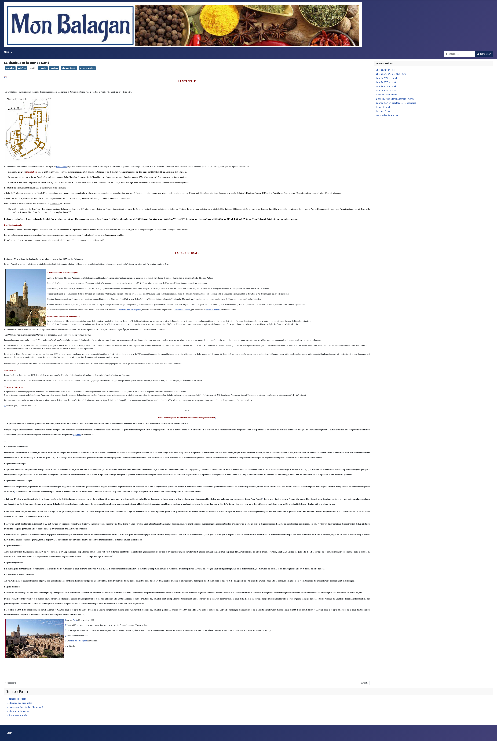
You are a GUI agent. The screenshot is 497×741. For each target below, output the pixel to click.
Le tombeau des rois (16, 699)
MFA (75, 620)
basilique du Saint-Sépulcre (130, 309)
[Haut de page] (492, 736)
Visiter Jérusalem (87, 68)
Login (9, 733)
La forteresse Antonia (16, 715)
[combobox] (459, 54)
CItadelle (42, 68)
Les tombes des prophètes (19, 703)
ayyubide (77, 434)
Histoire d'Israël (69, 68)
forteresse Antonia (213, 309)
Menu (6, 52)
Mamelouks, (55, 203)
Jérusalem (10, 68)
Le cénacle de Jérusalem (18, 711)
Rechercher (485, 54)
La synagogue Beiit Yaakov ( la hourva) (24, 707)
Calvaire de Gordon (182, 309)
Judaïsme (22, 68)
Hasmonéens (61, 166)
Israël (32, 68)
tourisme (54, 68)
